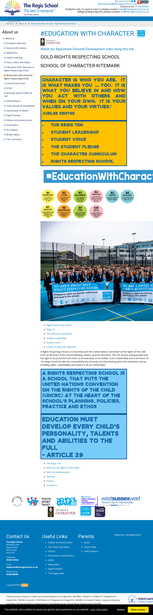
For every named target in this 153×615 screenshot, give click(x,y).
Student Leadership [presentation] (56, 338)
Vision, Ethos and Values (18, 62)
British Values (13, 134)
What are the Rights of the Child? (62, 467)
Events (49, 480)
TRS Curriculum (14, 139)
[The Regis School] (31, 7)
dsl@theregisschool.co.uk (134, 11)
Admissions (11, 52)
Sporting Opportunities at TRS (18, 94)
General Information (16, 47)
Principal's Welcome (16, 43)
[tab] (98, 325)
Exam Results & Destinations (20, 105)
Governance (12, 124)
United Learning (14, 57)
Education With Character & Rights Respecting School (19, 69)
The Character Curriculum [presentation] (59, 333)
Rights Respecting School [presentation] (59, 324)
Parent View (90, 546)
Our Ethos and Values (59, 546)
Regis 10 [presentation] (50, 329)
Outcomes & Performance (61, 555)
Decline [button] (121, 609)
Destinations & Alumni (17, 110)
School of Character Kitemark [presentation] (61, 346)
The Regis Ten (53, 463)
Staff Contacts (91, 551)
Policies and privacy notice (19, 120)
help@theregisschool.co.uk (133, 9)
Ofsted (51, 551)
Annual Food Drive (15, 83)
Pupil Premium (13, 115)
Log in (24, 585)
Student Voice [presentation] (53, 342)
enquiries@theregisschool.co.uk (119, 4)
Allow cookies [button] (138, 609)
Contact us (51, 485)
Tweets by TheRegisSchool (127, 534)
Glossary (50, 476)
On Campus (12, 129)
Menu (16, 21)
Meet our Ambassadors (58, 471)
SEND (9, 88)
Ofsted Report (13, 100)
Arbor (87, 542)
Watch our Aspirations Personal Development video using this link (87, 49)
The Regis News (56, 573)
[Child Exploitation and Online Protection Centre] (143, 2)
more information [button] (99, 609)
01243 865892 (142, 6)
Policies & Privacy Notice (60, 542)
